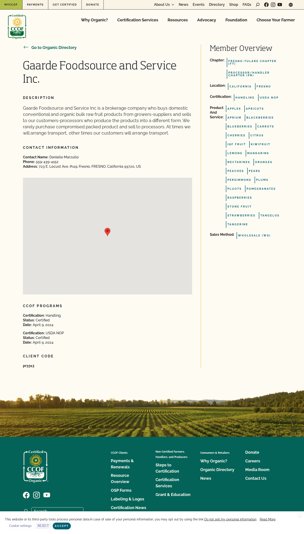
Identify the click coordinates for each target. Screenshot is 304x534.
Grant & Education (173, 494)
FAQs (247, 5)
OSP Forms (121, 490)
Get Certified (65, 4)
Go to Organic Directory (54, 47)
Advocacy (206, 20)
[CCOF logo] (17, 22)
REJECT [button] (43, 526)
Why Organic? (94, 20)
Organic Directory (217, 469)
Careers (252, 461)
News (183, 5)
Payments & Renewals (122, 463)
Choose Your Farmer (276, 20)
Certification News (128, 507)
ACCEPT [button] (62, 526)
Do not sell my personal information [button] (230, 519)
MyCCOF (11, 4)
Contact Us (255, 478)
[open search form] (258, 5)
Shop (233, 5)
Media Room (257, 469)
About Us (162, 5)
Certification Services (137, 20)
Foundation (236, 20)
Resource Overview (120, 478)
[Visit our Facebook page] (266, 4)
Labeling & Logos (127, 499)
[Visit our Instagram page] (273, 4)
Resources (178, 20)
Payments (35, 4)
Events (199, 5)
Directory (217, 5)
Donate (92, 4)
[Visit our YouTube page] (280, 4)
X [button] (300, 515)
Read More (268, 519)
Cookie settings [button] (20, 526)
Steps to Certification (167, 468)
